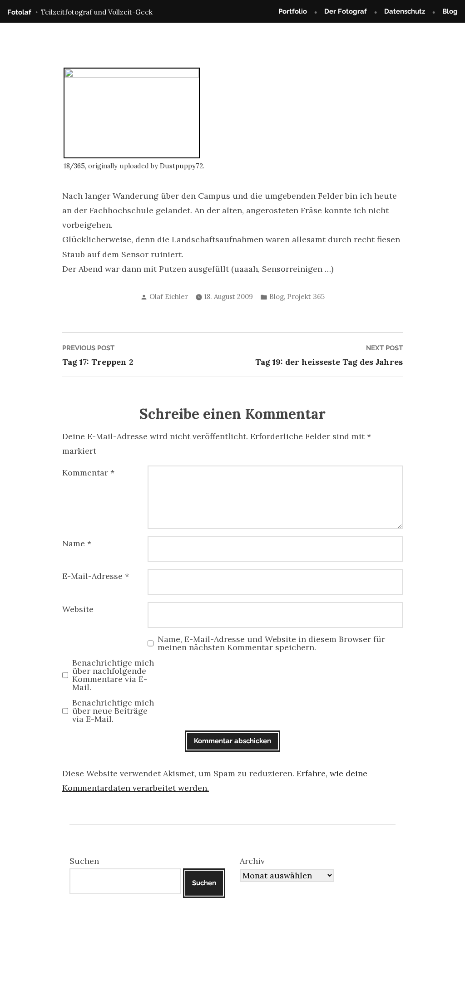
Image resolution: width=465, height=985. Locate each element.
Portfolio (292, 11)
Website (78, 609)
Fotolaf (19, 12)
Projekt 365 (306, 296)
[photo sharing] (132, 112)
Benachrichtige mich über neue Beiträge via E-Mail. (113, 711)
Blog (450, 11)
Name (76, 543)
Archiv (252, 861)
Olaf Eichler (168, 296)
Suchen (84, 861)
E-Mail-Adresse (95, 576)
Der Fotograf (345, 11)
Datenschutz (404, 11)
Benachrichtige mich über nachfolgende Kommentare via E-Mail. (113, 675)
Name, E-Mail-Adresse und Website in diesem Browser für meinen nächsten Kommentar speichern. (271, 643)
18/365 (74, 166)
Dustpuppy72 (181, 166)
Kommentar (88, 472)
